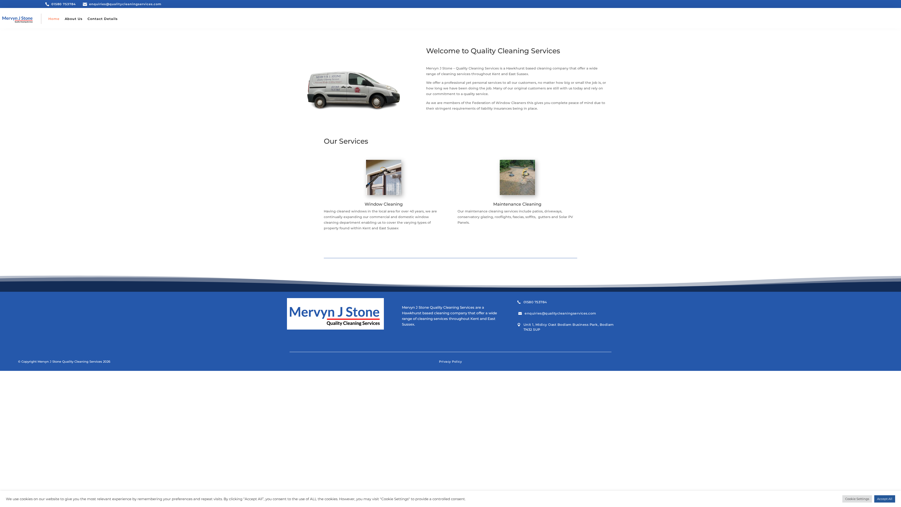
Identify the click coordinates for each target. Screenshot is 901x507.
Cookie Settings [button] (857, 499)
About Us (73, 19)
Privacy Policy (450, 361)
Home (54, 19)
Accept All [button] (884, 499)
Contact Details (103, 19)
